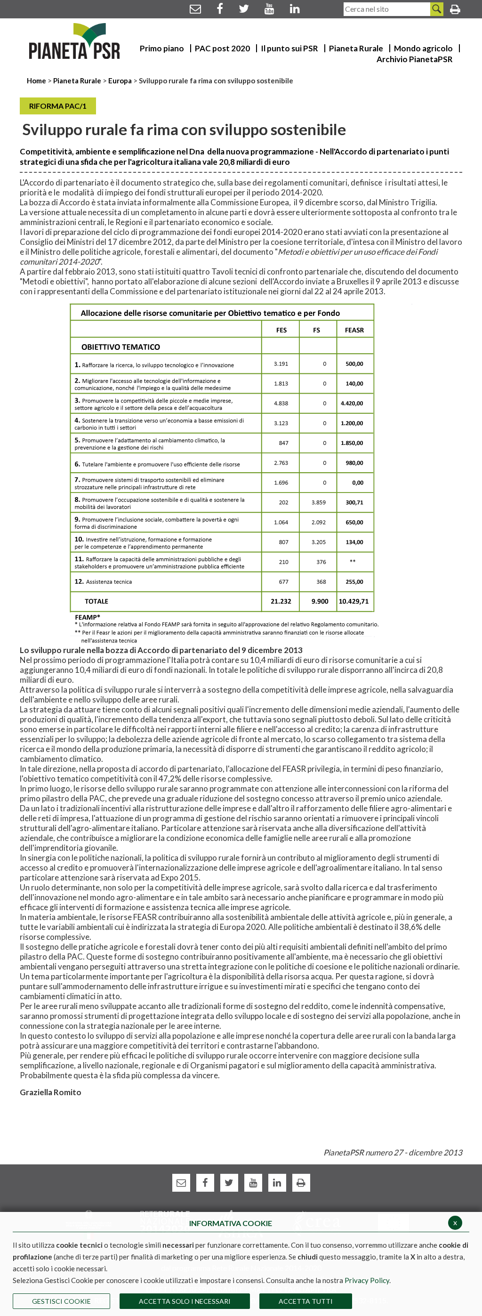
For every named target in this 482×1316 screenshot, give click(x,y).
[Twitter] (244, 8)
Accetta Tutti (306, 1301)
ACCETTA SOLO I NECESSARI (185, 1301)
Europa (120, 80)
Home (37, 80)
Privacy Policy (367, 1280)
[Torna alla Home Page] (74, 41)
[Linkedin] (295, 8)
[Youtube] (269, 8)
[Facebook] (220, 8)
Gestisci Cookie (61, 1301)
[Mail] (195, 8)
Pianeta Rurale (77, 80)
